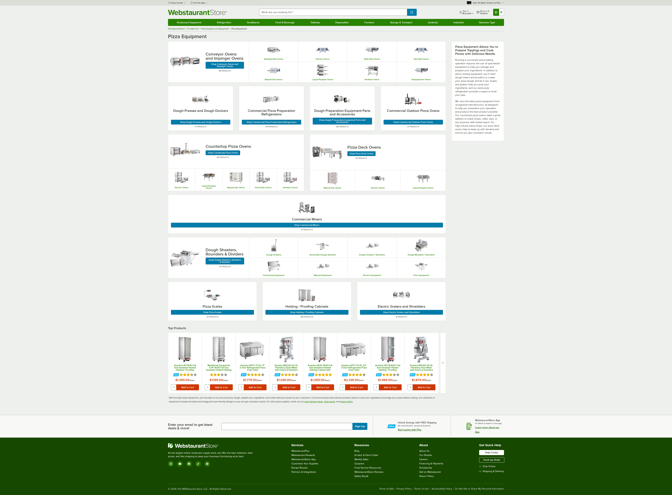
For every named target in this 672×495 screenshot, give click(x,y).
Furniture (369, 22)
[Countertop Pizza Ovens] (185, 151)
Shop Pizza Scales (212, 312)
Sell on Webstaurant (430, 472)
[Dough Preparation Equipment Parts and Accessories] (342, 99)
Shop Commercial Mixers (306, 225)
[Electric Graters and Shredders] (401, 294)
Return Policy (426, 476)
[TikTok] (198, 464)
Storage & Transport (401, 22)
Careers (423, 459)
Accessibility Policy (442, 489)
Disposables (342, 22)
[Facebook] (189, 464)
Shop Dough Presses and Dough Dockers (200, 122)
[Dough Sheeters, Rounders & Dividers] (185, 258)
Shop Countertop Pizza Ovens (223, 152)
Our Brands (425, 455)
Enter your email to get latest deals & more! (190, 426)
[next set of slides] (443, 363)
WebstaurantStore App (303, 459)
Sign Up (360, 426)
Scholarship (425, 467)
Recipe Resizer (299, 467)
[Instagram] (171, 464)
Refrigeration (224, 22)
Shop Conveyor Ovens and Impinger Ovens (224, 65)
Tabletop (315, 22)
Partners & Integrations (303, 472)
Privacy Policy (404, 489)
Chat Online (489, 466)
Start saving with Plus (409, 429)
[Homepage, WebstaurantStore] (197, 12)
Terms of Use (421, 489)
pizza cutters (346, 401)
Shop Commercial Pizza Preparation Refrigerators (271, 122)
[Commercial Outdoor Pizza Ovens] (413, 99)
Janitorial (433, 22)
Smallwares (253, 22)
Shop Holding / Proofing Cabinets (307, 312)
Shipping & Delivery (493, 471)
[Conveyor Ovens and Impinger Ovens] (185, 62)
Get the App (199, 3)
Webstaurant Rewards (303, 455)
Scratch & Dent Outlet (366, 455)
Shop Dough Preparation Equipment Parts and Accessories (342, 121)
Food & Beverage (285, 22)
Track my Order (491, 459)
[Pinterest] (207, 464)
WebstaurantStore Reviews (368, 472)
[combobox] (333, 12)
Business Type (487, 22)
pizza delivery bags (313, 401)
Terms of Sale (386, 489)
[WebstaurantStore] (211, 445)
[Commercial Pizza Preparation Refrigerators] (271, 99)
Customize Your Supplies (304, 463)
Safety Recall (361, 476)
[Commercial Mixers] (307, 207)
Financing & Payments (431, 463)
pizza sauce (329, 401)
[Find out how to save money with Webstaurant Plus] (176, 375)
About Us (424, 451)
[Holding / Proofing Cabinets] (307, 294)
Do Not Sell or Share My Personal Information (479, 489)
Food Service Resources (367, 467)
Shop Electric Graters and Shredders (401, 312)
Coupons (359, 463)
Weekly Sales (361, 459)
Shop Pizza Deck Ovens (361, 153)
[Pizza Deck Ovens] (327, 152)
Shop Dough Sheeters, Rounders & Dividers (225, 261)
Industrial (458, 22)
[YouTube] (180, 464)
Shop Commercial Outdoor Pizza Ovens (413, 122)
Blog (356, 451)
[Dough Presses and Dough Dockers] (200, 99)
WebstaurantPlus (300, 451)
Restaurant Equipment (189, 22)
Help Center (177, 3)
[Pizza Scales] (212, 294)
